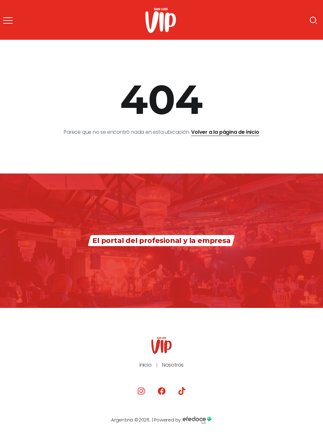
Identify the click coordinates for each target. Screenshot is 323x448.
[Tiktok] (182, 391)
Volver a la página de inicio (225, 132)
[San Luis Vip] (160, 20)
